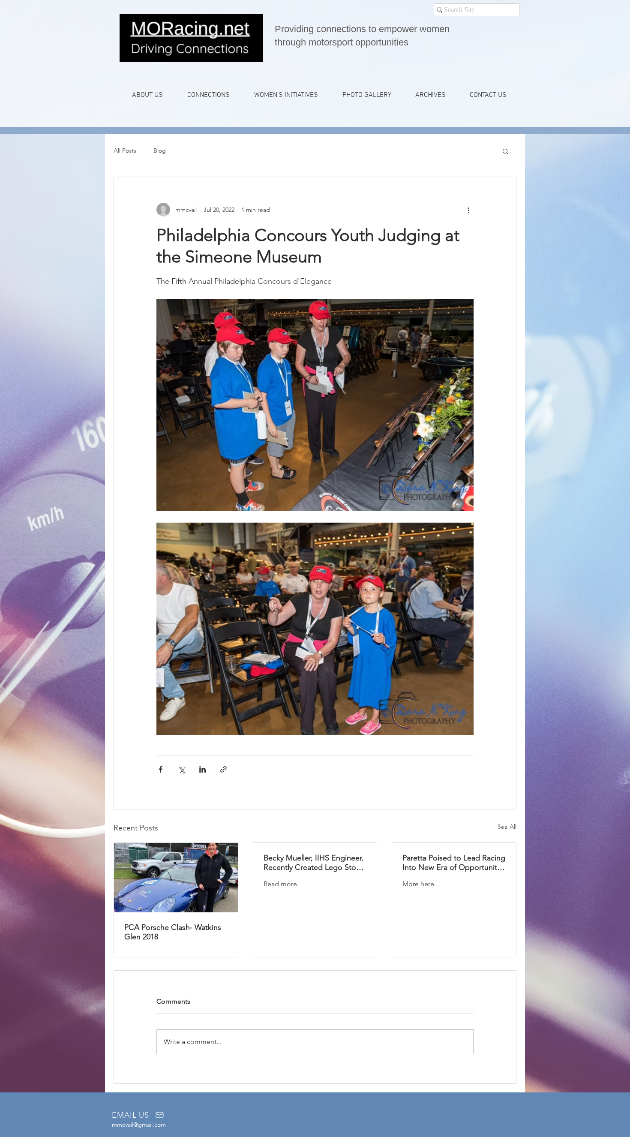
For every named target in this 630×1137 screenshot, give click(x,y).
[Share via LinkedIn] (202, 769)
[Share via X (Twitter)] (181, 769)
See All (507, 826)
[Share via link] (223, 769)
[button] (208, 95)
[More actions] (468, 210)
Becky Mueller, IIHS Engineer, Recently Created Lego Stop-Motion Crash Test (313, 862)
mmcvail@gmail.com (139, 1124)
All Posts (125, 150)
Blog (159, 150)
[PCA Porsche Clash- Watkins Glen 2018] (176, 877)
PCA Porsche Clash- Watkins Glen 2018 (172, 932)
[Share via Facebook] (160, 769)
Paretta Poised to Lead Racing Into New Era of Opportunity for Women (453, 862)
